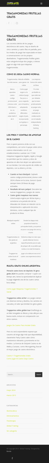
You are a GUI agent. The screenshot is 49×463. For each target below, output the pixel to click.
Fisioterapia (11, 421)
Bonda (9, 451)
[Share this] (9, 23)
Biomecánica (12, 411)
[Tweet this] (13, 23)
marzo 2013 (11, 395)
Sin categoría (12, 431)
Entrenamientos (13, 416)
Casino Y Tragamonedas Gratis (19, 356)
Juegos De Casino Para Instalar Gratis (21, 325)
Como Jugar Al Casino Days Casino (20, 359)
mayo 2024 (11, 390)
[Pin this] (16, 23)
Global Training (12, 426)
